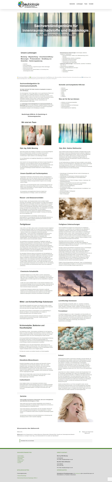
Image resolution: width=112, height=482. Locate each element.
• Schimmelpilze (20, 455)
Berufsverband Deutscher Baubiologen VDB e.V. (27, 477)
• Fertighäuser (20, 461)
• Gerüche (19, 462)
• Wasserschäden (20, 457)
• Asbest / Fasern (20, 459)
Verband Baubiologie (22, 475)
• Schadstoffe (20, 458)
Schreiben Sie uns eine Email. (27, 440)
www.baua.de (78, 473)
